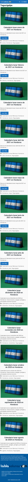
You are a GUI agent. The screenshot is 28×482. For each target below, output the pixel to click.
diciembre (5, 305)
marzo (10, 118)
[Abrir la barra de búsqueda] (19, 2)
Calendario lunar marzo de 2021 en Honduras (14, 104)
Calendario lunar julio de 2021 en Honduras (14, 254)
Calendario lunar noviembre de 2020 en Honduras (14, 330)
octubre (11, 378)
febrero (4, 80)
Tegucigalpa (16, 43)
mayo (10, 193)
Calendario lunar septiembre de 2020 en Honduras (14, 402)
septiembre (12, 415)
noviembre (12, 343)
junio (10, 231)
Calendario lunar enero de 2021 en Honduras (14, 28)
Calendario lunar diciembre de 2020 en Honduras (14, 292)
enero (4, 43)
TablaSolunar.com (15, 480)
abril (3, 155)
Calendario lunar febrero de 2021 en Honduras (14, 66)
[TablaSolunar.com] (6, 2)
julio (10, 268)
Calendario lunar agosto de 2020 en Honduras (14, 439)
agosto (4, 450)
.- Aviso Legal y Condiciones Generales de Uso (12, 474)
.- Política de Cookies (6, 473)
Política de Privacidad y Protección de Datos (12, 471)
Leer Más (4, 38)
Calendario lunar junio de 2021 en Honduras (14, 216)
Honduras (21, 40)
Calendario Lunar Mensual (10, 40)
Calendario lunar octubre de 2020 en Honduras (14, 366)
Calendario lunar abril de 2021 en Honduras (14, 141)
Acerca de (3, 475)
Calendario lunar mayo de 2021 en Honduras (14, 179)
